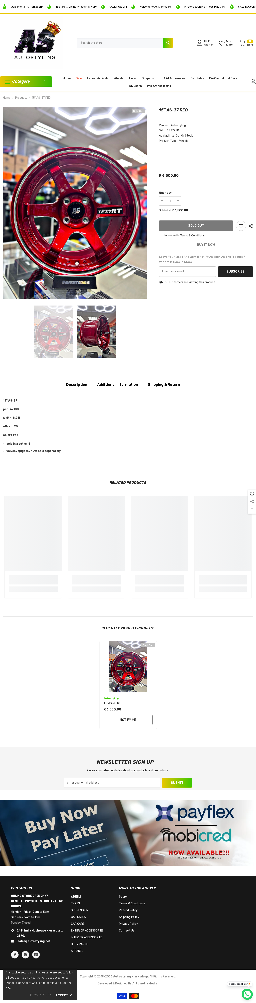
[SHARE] (249, 226)
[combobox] (120, 43)
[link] (33, 582)
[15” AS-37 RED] (128, 666)
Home (7, 97)
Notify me (128, 720)
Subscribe (235, 271)
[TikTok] (36, 954)
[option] (75, 203)
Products (21, 97)
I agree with (171, 235)
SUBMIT (177, 783)
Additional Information (117, 384)
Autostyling (178, 125)
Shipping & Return (164, 384)
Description (76, 384)
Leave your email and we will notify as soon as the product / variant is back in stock (202, 259)
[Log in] (253, 81)
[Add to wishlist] (241, 226)
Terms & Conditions (192, 235)
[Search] (125, 43)
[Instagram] (25, 954)
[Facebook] (15, 954)
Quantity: (165, 192)
